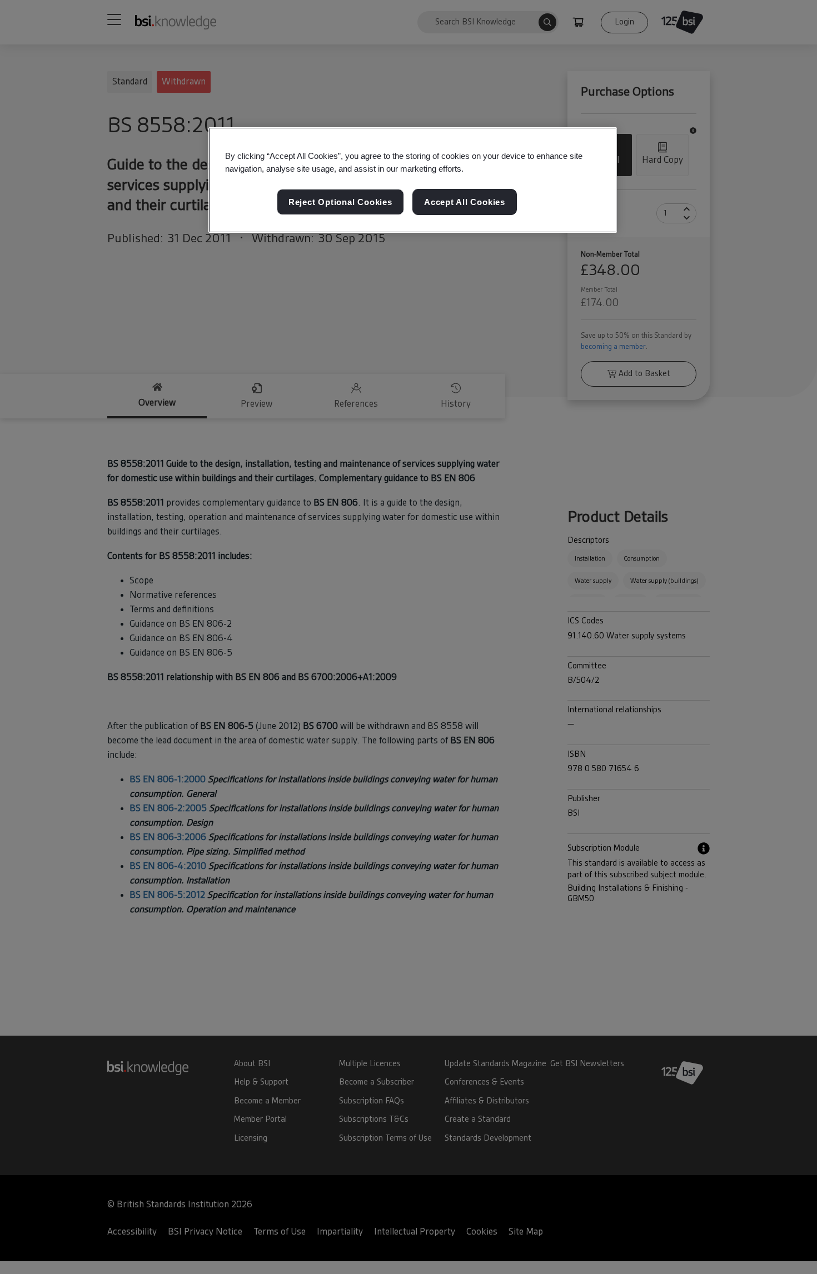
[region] (412, 180)
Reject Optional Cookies (340, 202)
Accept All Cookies (464, 202)
